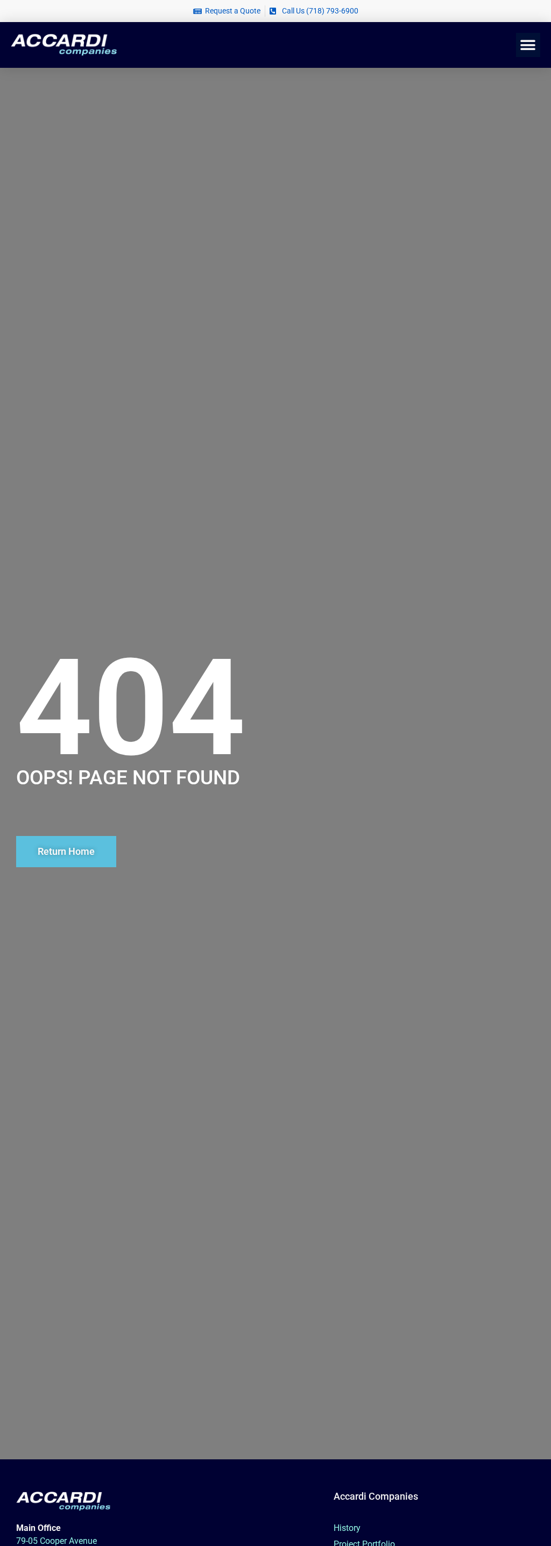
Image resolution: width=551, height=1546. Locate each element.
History (347, 1528)
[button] (528, 45)
